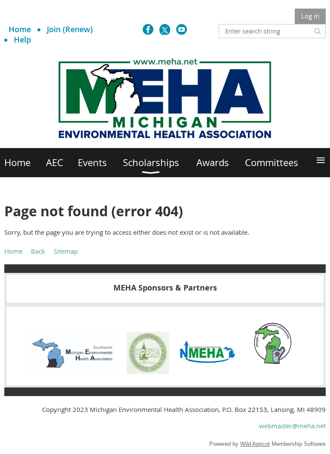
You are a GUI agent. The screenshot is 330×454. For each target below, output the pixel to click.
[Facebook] (148, 29)
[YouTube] (181, 29)
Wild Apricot (255, 444)
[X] (164, 29)
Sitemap (66, 251)
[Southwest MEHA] (72, 371)
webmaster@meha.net (292, 425)
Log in (310, 16)
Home (20, 29)
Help (22, 39)
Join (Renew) (70, 29)
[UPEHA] (148, 371)
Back (38, 251)
